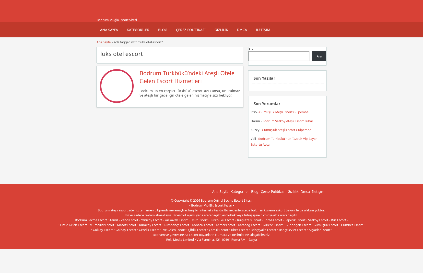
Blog (162, 29)
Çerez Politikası (191, 29)
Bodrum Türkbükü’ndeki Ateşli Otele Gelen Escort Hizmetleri (187, 77)
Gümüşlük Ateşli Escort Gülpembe (283, 112)
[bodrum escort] (102, 15)
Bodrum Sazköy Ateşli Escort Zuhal (287, 121)
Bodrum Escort (227, 244)
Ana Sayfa (109, 29)
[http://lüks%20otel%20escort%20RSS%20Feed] (237, 53)
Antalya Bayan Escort (200, 244)
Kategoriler (138, 29)
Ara (250, 49)
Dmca (242, 29)
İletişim (263, 29)
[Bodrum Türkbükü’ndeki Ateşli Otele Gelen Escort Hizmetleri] (117, 101)
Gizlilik (221, 29)
